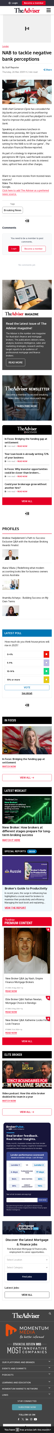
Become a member (34, 3)
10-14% (10, 671)
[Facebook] (18, 1419)
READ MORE (16, 362)
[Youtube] (35, 1419)
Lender (5, 46)
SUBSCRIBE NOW (27, 406)
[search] (50, 1313)
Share (49, 70)
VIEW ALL (27, 501)
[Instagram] (31, 1419)
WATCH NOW (9, 766)
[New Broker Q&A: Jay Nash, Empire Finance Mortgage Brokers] (27, 951)
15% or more (13, 679)
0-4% (10, 654)
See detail (27, 693)
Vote (27, 687)
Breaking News (12, 210)
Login (15, 3)
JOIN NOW (42, 1200)
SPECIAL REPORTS (19, 851)
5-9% (9, 662)
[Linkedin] (27, 1419)
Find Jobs (27, 1276)
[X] (22, 1419)
